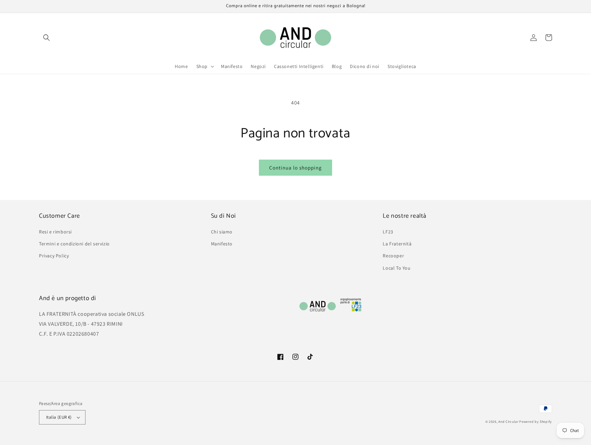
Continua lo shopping (295, 167)
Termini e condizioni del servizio (74, 244)
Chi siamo (222, 232)
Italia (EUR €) (59, 417)
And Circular (508, 421)
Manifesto (222, 244)
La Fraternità (397, 244)
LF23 (388, 232)
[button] (46, 37)
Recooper (393, 256)
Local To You (396, 268)
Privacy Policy (54, 256)
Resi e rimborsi (55, 232)
